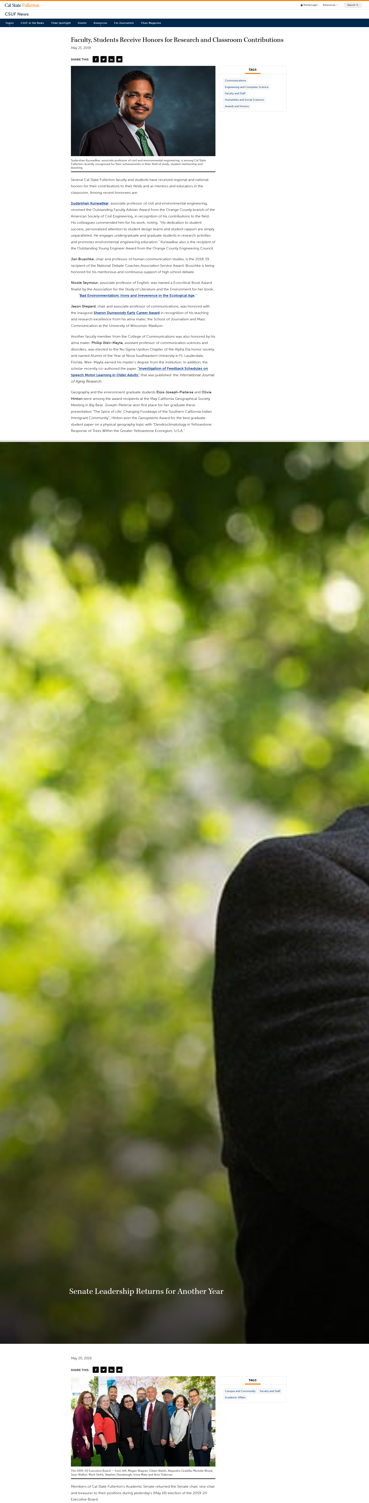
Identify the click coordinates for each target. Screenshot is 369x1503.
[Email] (119, 59)
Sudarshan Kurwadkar (90, 203)
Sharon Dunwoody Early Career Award (127, 313)
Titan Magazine (151, 23)
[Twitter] (104, 59)
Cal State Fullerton (22, 5)
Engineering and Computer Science (246, 87)
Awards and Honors (237, 106)
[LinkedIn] (111, 59)
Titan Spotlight (61, 23)
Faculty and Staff (235, 93)
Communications (235, 80)
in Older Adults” (125, 375)
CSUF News (17, 14)
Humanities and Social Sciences (244, 99)
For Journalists (124, 23)
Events (82, 23)
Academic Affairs (235, 1397)
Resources (330, 5)
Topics (9, 23)
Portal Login (308, 4)
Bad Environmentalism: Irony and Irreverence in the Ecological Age (137, 295)
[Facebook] (96, 59)
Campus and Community (240, 1391)
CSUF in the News (32, 23)
